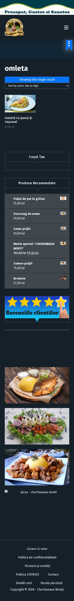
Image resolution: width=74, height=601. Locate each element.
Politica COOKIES (27, 574)
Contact (53, 574)
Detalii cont (24, 583)
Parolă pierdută (51, 583)
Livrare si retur (37, 549)
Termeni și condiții (37, 566)
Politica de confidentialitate (37, 557)
